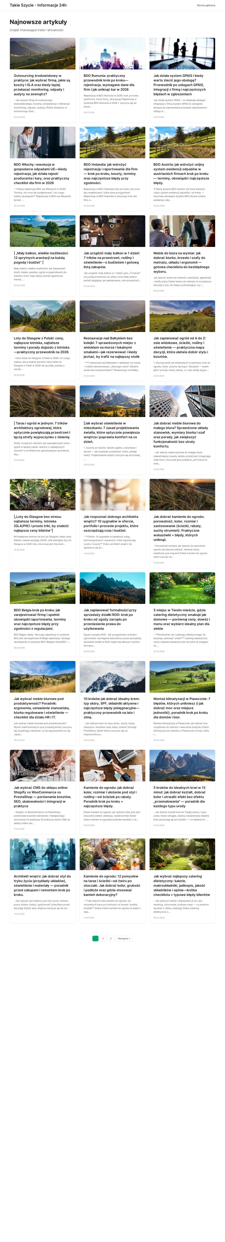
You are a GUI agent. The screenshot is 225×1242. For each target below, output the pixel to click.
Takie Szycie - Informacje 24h (38, 5)
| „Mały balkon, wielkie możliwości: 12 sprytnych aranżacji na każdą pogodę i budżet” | (41, 257)
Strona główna (206, 5)
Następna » (124, 938)
